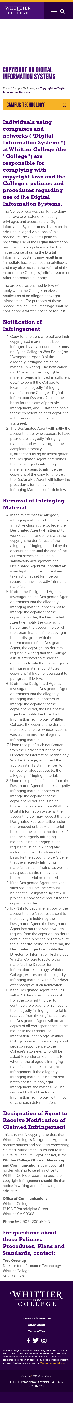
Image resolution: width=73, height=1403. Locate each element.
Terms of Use (36, 1331)
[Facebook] (28, 1341)
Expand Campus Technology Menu (64, 105)
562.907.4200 (36, 1386)
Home (6, 88)
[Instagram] (44, 1341)
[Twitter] (36, 1341)
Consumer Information (36, 1318)
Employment (36, 1325)
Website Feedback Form (52, 1363)
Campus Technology (25, 88)
